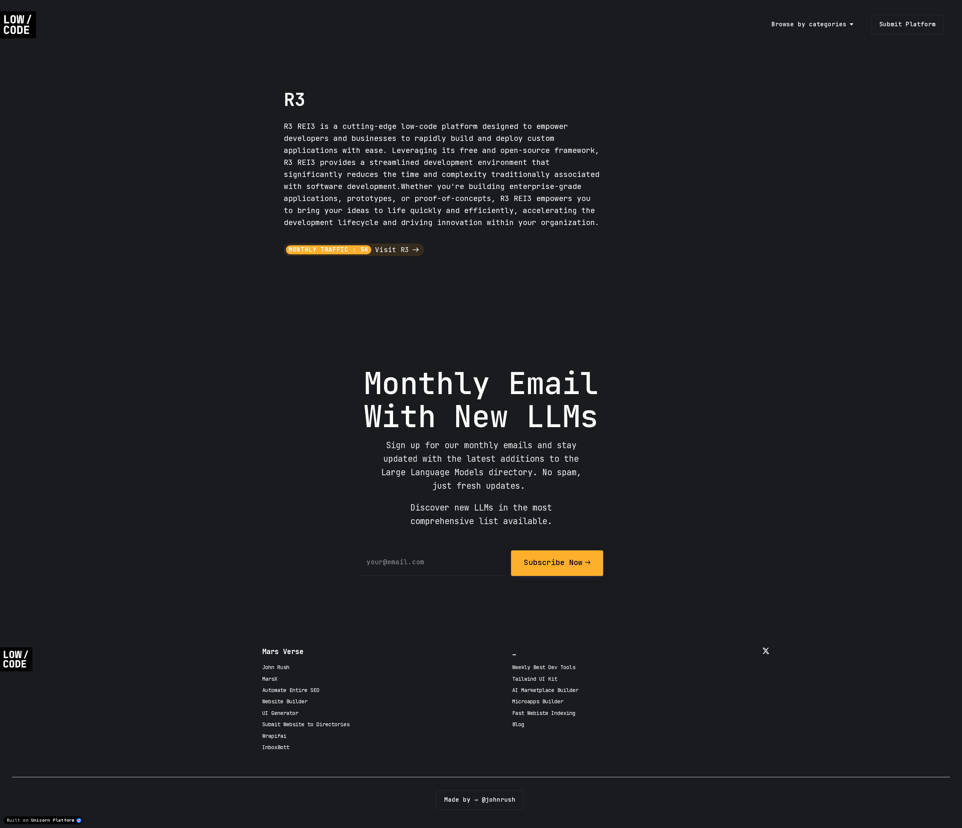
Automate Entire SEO (290, 690)
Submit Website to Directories (305, 724)
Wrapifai (274, 736)
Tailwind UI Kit (534, 678)
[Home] (20, 24)
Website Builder (284, 701)
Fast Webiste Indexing (543, 713)
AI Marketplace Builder (545, 690)
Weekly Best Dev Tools (543, 667)
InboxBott (275, 747)
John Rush (275, 667)
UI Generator (280, 713)
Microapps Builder (537, 701)
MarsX (269, 678)
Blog (518, 724)
